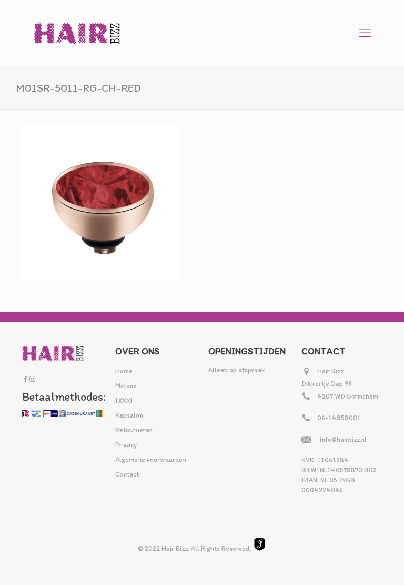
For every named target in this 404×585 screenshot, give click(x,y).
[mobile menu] (365, 33)
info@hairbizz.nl (343, 439)
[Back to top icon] (353, 563)
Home (124, 371)
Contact (127, 474)
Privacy (126, 445)
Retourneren (134, 430)
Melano (126, 386)
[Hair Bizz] (77, 33)
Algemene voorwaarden (150, 459)
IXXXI (123, 400)
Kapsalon (129, 415)
